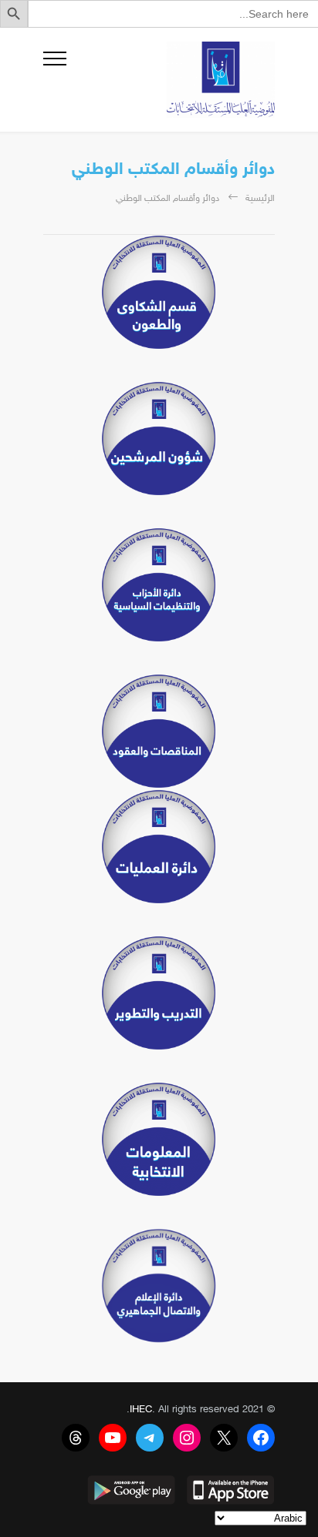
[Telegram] (150, 1438)
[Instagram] (187, 1438)
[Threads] (76, 1438)
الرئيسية (260, 198)
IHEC (141, 1410)
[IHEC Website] (170, 80)
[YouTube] (113, 1438)
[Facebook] (261, 1438)
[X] (224, 1438)
